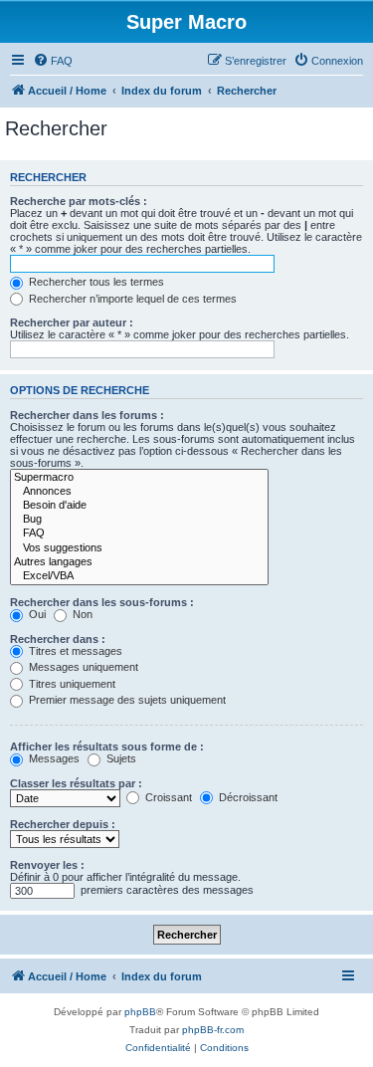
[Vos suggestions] (139, 548)
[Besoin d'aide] (139, 506)
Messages (53, 758)
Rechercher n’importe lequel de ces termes (131, 299)
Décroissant (247, 797)
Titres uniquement (70, 684)
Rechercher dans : (57, 639)
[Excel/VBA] (139, 576)
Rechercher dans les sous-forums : (102, 602)
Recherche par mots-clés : (78, 201)
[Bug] (139, 520)
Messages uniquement (82, 667)
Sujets (119, 758)
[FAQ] (139, 533)
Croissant (167, 797)
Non (81, 614)
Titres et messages (74, 651)
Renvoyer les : (47, 865)
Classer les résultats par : (76, 783)
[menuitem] (53, 61)
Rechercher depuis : (62, 824)
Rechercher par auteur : (71, 322)
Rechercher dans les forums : (87, 415)
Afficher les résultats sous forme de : (107, 746)
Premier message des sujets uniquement (126, 700)
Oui (36, 614)
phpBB (140, 1011)
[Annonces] (139, 492)
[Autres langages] (139, 562)
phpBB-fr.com (213, 1029)
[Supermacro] (139, 478)
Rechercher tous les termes (95, 282)
